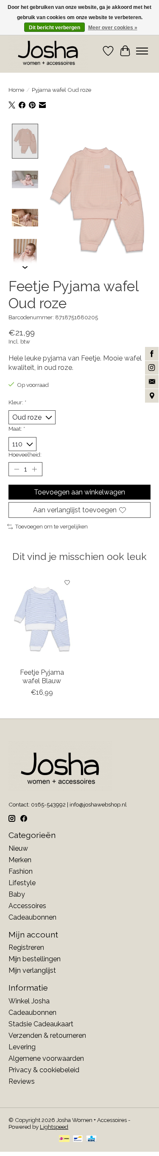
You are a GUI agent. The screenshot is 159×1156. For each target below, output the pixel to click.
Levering (22, 1047)
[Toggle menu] (142, 51)
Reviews (21, 1081)
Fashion (20, 871)
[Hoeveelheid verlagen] (16, 469)
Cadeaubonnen (32, 917)
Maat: (16, 428)
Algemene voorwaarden (46, 1058)
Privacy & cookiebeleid (43, 1070)
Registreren (26, 947)
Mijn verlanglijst (32, 970)
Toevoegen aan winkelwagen (79, 492)
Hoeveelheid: (25, 454)
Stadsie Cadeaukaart (40, 1024)
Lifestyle (22, 883)
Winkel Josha (29, 1001)
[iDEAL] (64, 1139)
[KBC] (91, 1139)
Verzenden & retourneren (47, 1035)
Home (16, 89)
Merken (19, 860)
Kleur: (17, 402)
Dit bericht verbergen (54, 28)
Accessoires (27, 906)
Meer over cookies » (112, 28)
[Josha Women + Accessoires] (48, 51)
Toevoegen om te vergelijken (51, 526)
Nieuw (18, 848)
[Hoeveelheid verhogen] (34, 469)
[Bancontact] (78, 1139)
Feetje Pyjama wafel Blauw (42, 677)
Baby (16, 894)
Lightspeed (54, 1126)
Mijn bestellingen (34, 959)
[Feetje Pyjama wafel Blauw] (41, 618)
